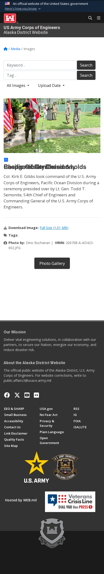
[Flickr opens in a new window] (36, 395)
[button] (23, 8)
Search (86, 65)
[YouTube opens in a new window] (27, 395)
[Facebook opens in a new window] (7, 395)
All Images (16, 85)
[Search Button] (88, 18)
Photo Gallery (52, 263)
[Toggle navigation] (96, 18)
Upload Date (50, 85)
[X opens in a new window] (17, 395)
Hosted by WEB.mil (21, 500)
